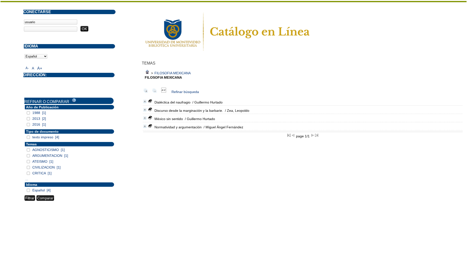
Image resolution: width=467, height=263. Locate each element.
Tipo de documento (42, 131)
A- (27, 68)
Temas (31, 144)
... (26, 179)
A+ (39, 68)
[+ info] (144, 101)
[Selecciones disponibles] (164, 92)
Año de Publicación (42, 107)
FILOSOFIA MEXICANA (172, 73)
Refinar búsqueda (185, 92)
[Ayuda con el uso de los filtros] (74, 100)
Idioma (31, 185)
